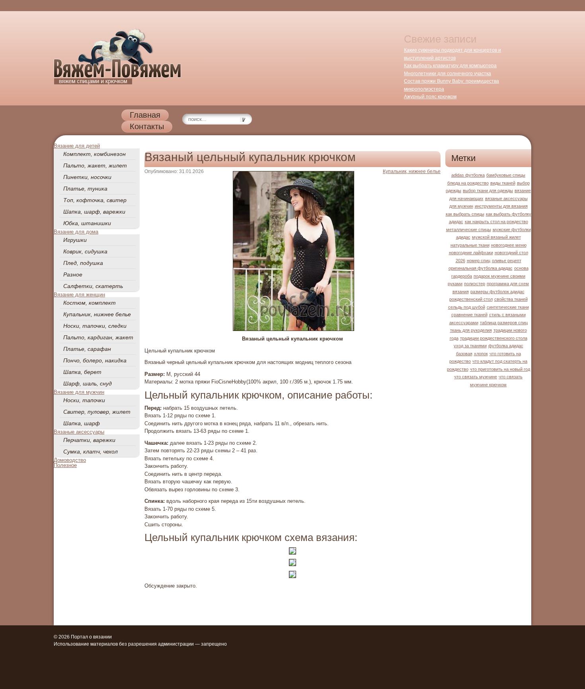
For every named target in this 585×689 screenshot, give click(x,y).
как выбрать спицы (465, 214)
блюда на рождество (468, 183)
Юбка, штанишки (87, 223)
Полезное (65, 465)
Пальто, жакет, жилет (95, 165)
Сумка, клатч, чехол (90, 451)
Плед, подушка (83, 263)
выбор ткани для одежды (488, 190)
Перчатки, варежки (89, 440)
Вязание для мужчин (79, 392)
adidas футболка (468, 175)
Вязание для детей (77, 145)
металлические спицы (468, 229)
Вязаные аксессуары (79, 431)
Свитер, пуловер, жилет (97, 412)
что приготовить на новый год (500, 369)
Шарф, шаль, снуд (87, 383)
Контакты (147, 126)
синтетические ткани (508, 307)
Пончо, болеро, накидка (95, 360)
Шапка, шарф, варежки (94, 211)
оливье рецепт (506, 260)
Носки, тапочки (84, 400)
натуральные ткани (469, 245)
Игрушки (75, 240)
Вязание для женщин (79, 294)
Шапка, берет (82, 372)
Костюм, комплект (89, 303)
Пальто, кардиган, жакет (98, 337)
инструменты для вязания (501, 206)
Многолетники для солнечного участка (447, 73)
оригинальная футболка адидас (480, 268)
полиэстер (474, 283)
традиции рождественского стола (493, 338)
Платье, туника (85, 188)
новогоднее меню (508, 245)
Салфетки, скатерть (93, 286)
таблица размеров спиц (504, 322)
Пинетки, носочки (87, 177)
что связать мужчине (475, 376)
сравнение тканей (469, 314)
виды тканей (502, 183)
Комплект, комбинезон (94, 154)
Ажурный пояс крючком (430, 96)
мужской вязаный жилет (496, 237)
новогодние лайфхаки (471, 252)
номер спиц (478, 260)
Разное (72, 274)
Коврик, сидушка (85, 251)
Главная (145, 115)
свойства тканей (511, 299)
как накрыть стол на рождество (496, 221)
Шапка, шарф (81, 423)
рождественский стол (471, 299)
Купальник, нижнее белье (97, 314)
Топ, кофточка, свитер (95, 200)
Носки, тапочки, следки (95, 326)
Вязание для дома (76, 231)
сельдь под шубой (466, 307)
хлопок (481, 353)
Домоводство (70, 460)
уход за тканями (470, 345)
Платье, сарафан (87, 349)
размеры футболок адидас (497, 291)
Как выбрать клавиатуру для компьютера (450, 65)
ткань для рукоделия (471, 330)
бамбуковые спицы (505, 175)
